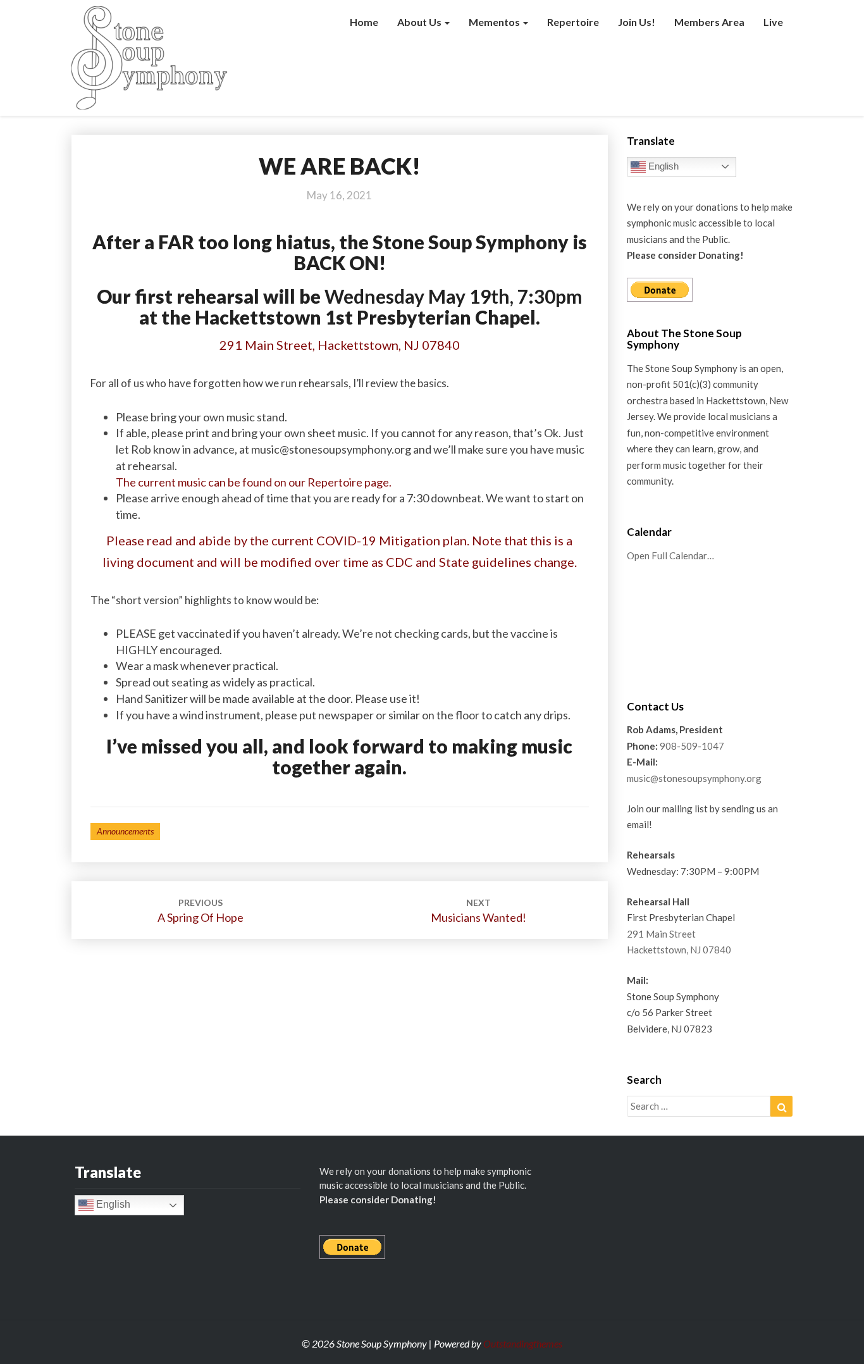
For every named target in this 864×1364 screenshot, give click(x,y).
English (662, 166)
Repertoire (573, 22)
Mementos (495, 22)
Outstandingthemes (522, 1343)
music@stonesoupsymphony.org (694, 778)
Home (364, 22)
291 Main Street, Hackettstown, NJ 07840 (339, 344)
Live (773, 22)
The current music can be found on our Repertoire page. (254, 482)
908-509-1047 (692, 746)
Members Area (709, 22)
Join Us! (636, 22)
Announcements (125, 831)
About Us (420, 22)
